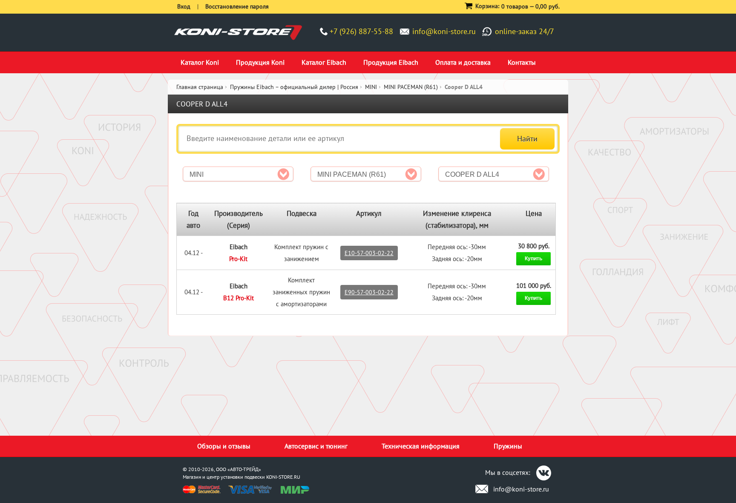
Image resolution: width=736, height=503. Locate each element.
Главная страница (199, 87)
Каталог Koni (200, 62)
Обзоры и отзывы (223, 446)
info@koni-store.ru (444, 31)
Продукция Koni (260, 62)
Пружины (508, 446)
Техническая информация (421, 446)
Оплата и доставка (463, 62)
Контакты (522, 62)
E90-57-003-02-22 (369, 292)
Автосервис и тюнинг (316, 446)
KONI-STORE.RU (283, 477)
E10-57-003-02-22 (369, 253)
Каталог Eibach (324, 62)
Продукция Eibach (390, 62)
